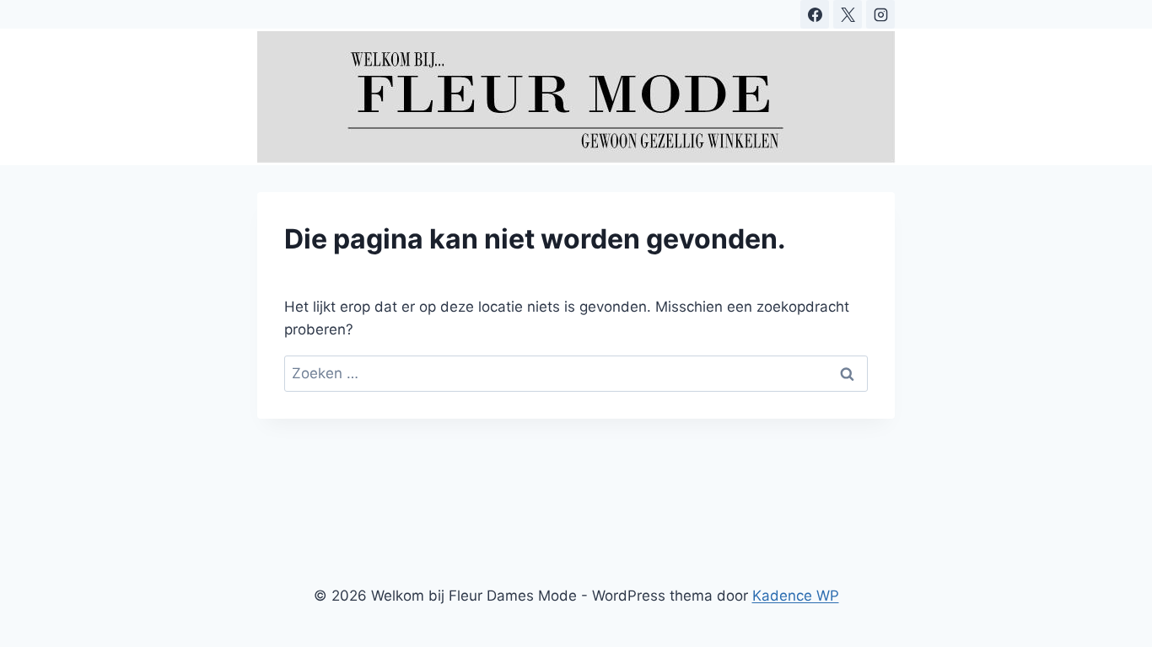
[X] (847, 14)
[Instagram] (880, 14)
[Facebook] (814, 14)
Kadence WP (795, 595)
